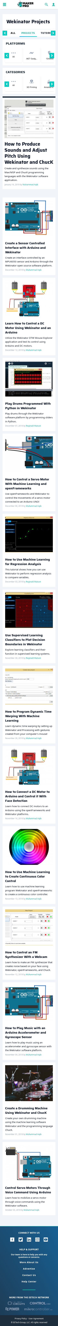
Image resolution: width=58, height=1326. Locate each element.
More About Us (29, 1262)
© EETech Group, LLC (20, 1322)
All (13, 33)
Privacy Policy (21, 1318)
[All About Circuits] (16, 1303)
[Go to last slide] (5, 33)
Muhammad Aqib (30, 184)
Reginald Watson (33, 425)
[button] (4, 4)
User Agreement (36, 1318)
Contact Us (29, 1275)
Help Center (29, 1281)
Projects (28, 33)
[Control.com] (40, 1303)
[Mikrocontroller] (38, 1309)
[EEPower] (12, 1309)
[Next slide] (53, 33)
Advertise (29, 1268)
